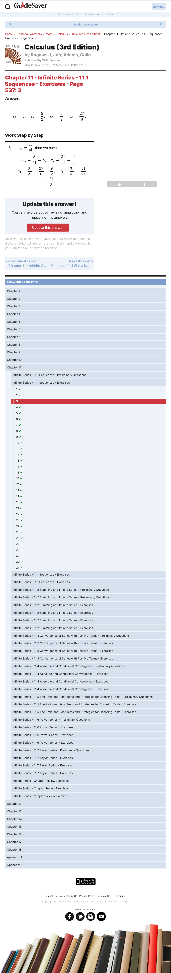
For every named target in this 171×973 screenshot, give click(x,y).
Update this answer (48, 227)
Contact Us (50, 896)
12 (18, 454)
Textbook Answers (29, 34)
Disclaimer (119, 896)
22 (18, 514)
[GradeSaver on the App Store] (86, 881)
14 (18, 466)
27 (18, 544)
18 (18, 490)
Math (49, 34)
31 (18, 567)
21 (18, 508)
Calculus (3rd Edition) (86, 34)
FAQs (62, 896)
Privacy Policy (87, 896)
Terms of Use (104, 896)
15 (18, 472)
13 (18, 460)
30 (18, 561)
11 (18, 448)
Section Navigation (85, 24)
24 (18, 526)
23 (18, 520)
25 (18, 532)
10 (18, 442)
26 (18, 538)
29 (18, 555)
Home (9, 34)
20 (18, 502)
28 (18, 550)
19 (18, 496)
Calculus (62, 34)
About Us (72, 896)
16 (18, 478)
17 (18, 484)
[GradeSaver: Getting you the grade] (30, 6)
